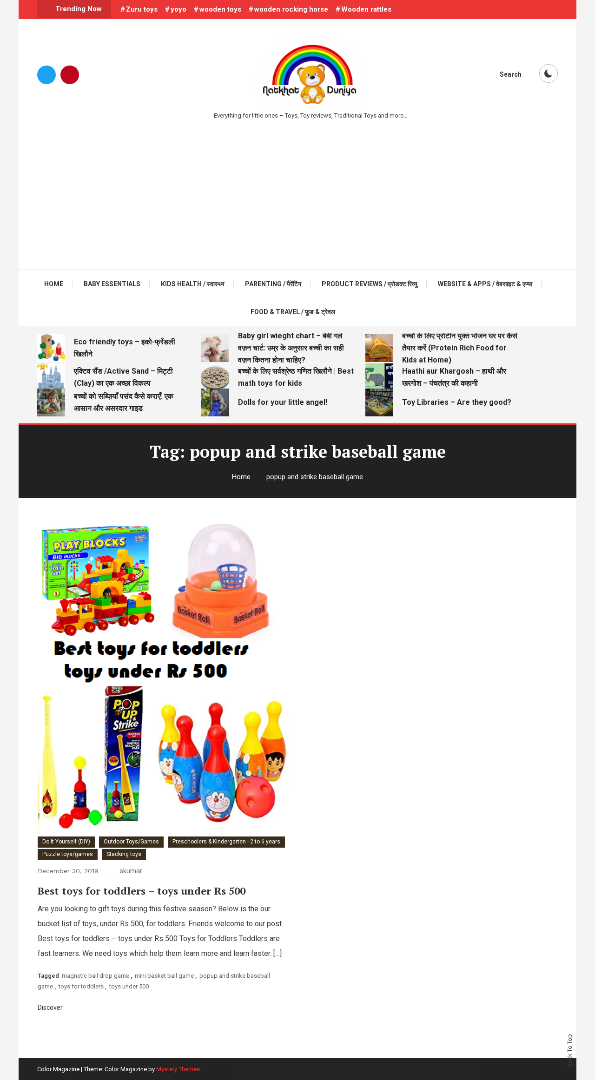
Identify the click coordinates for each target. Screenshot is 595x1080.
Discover (51, 1007)
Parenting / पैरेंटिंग (273, 284)
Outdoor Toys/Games (131, 841)
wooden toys (220, 9)
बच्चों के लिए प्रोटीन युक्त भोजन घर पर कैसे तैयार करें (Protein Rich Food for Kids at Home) (459, 347)
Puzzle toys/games (67, 854)
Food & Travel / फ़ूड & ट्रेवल (293, 312)
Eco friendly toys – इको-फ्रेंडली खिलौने (124, 347)
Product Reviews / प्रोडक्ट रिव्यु (369, 284)
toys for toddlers (81, 986)
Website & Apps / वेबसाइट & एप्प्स (485, 284)
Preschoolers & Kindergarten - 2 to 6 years (226, 841)
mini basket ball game (164, 975)
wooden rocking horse (291, 9)
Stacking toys (123, 854)
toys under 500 (129, 986)
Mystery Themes (178, 1069)
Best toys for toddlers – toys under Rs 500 (141, 890)
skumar (131, 871)
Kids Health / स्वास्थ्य (193, 284)
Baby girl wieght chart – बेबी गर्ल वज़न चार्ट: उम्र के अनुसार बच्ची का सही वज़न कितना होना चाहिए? (291, 347)
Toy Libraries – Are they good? (456, 402)
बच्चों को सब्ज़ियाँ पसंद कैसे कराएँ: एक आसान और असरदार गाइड (123, 402)
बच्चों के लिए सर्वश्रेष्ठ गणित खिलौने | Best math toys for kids (296, 377)
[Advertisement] (297, 190)
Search (511, 74)
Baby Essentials (112, 284)
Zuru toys (142, 9)
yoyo (178, 9)
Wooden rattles (366, 9)
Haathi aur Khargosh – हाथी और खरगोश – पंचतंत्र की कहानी (454, 377)
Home (53, 284)
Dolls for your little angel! (282, 402)
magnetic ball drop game (95, 975)
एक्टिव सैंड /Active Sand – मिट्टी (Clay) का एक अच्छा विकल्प (123, 377)
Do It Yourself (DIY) (66, 841)
